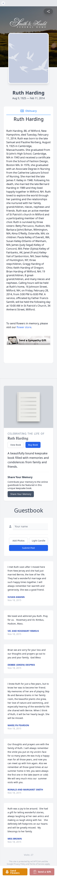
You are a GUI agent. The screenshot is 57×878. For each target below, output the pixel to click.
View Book (15, 444)
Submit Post (28, 547)
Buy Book (33, 444)
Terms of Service (37, 864)
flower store (24, 327)
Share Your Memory (20, 494)
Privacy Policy (19, 864)
